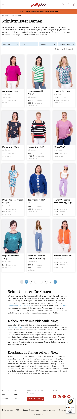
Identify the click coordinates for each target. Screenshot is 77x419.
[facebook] (54, 396)
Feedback (6, 399)
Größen (44, 44)
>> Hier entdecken (51, 11)
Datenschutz (7, 410)
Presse (16, 394)
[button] (74, 4)
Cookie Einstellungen (31, 410)
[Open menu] (3, 4)
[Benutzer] (68, 4)
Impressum (38, 414)
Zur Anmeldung (37, 399)
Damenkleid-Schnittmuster (19, 306)
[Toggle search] (63, 4)
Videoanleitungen (15, 327)
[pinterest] (64, 396)
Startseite (5, 15)
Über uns (5, 390)
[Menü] (74, 399)
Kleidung (6, 44)
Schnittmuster (16, 15)
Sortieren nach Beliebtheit (64, 49)
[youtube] (68, 396)
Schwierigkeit (64, 44)
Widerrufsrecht (49, 410)
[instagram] (59, 396)
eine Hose (63, 306)
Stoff (24, 44)
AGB (17, 410)
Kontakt (17, 399)
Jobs (3, 394)
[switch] (70, 411)
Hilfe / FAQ (18, 390)
